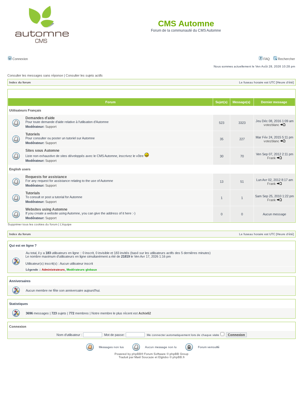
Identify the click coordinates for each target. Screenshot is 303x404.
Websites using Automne (46, 209)
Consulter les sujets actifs (84, 75)
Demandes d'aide (40, 118)
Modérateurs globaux (82, 269)
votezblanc (271, 125)
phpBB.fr (179, 357)
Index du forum (20, 82)
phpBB (136, 353)
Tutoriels (32, 134)
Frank (271, 158)
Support (51, 126)
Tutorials (32, 193)
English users (19, 169)
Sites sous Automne (42, 150)
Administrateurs (53, 269)
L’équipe (66, 224)
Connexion (20, 59)
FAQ (266, 59)
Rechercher (286, 59)
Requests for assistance (46, 177)
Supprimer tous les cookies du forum (32, 224)
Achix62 (144, 313)
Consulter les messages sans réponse (35, 75)
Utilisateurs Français (25, 110)
